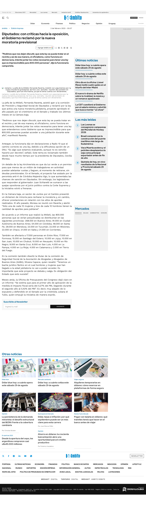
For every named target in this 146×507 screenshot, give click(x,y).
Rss (129, 468)
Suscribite (60, 306)
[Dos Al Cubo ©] (133, 489)
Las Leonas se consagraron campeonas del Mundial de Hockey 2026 (93, 128)
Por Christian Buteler (9, 430)
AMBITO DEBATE (93, 479)
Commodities (94, 213)
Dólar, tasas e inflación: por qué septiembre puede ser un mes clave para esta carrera (53, 419)
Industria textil (66, 12)
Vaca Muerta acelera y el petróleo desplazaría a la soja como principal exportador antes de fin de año (93, 152)
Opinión (99, 23)
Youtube (25, 456)
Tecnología (118, 468)
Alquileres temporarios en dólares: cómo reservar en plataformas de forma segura (89, 385)
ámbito (4, 28)
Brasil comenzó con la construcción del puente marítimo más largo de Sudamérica (93, 140)
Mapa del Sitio (9, 472)
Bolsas (85, 213)
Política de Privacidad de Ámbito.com (37, 472)
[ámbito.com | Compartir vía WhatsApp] (56, 48)
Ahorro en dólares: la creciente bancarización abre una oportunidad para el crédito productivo (53, 438)
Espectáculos (101, 468)
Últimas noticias (23, 464)
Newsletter (141, 23)
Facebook (8, 456)
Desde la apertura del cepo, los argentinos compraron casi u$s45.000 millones (17, 441)
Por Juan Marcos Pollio (45, 426)
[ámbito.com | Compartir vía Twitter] (62, 48)
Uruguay (112, 23)
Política (72, 23)
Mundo (18, 468)
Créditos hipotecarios (81, 12)
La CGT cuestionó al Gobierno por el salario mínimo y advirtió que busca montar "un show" (90, 107)
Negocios (85, 23)
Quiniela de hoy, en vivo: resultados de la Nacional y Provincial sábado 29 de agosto (93, 165)
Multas (100, 472)
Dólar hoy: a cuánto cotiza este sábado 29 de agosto (90, 75)
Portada (6, 464)
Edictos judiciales (84, 472)
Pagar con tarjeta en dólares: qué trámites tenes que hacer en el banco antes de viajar (90, 419)
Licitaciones (114, 472)
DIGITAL (49, 479)
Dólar (32, 23)
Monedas (78, 213)
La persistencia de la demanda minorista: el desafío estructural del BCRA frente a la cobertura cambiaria (18, 421)
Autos (88, 468)
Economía (45, 23)
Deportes (31, 468)
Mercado (54, 12)
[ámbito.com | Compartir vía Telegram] (67, 48)
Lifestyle (136, 464)
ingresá (141, 17)
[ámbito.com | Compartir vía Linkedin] (64, 48)
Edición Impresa (47, 468)
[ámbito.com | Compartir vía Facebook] (59, 48)
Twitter (3, 456)
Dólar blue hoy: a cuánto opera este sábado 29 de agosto (90, 66)
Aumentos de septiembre (100, 12)
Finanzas (59, 23)
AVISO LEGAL (65, 472)
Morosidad (33, 12)
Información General (69, 468)
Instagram (14, 456)
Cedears (104, 213)
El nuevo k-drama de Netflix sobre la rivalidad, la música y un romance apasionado (90, 96)
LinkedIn (19, 456)
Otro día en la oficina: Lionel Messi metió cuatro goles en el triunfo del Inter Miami (90, 85)
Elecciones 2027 (20, 12)
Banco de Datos (81, 464)
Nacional (6, 468)
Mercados (98, 464)
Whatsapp (31, 456)
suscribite (134, 17)
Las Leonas (44, 12)
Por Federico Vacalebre (46, 446)
